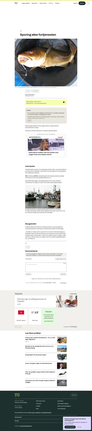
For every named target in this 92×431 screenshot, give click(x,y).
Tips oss (74, 395)
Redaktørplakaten (46, 412)
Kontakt (17, 420)
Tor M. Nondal (18, 407)
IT (20, 30)
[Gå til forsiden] (16, 3)
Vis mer (29, 120)
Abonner (82, 3)
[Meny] (87, 3)
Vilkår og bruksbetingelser (64, 406)
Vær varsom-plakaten (34, 412)
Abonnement (18, 417)
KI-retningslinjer (61, 408)
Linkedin (38, 406)
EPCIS (36, 176)
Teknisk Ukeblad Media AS (26, 426)
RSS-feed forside (40, 401)
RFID (26, 176)
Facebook (38, 403)
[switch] (64, 102)
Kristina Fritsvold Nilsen (21, 402)
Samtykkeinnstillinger (62, 403)
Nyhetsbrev (60, 401)
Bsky (37, 408)
